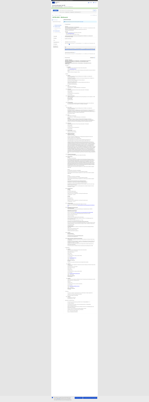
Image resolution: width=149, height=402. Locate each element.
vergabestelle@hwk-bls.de (71, 33)
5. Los (54, 40)
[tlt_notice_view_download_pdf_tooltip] (65, 49)
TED (52, 15)
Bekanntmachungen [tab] (55, 19)
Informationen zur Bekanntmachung (55, 46)
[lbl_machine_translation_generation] (74, 52)
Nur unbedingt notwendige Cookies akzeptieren (90, 397)
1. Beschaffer (55, 36)
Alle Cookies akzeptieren (78, 397)
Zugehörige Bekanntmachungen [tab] (57, 21)
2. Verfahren (55, 38)
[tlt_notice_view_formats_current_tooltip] (94, 57)
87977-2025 (81, 21)
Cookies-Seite (58, 398)
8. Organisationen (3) (56, 42)
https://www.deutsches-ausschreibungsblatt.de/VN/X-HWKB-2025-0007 (81, 205)
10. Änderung (55, 44)
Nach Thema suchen (77, 12)
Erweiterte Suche (67, 12)
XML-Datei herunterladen (58, 25)
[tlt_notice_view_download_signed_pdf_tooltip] (69, 44)
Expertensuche (72, 12)
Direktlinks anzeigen (57, 26)
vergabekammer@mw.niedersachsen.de (74, 273)
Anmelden (90, 2)
